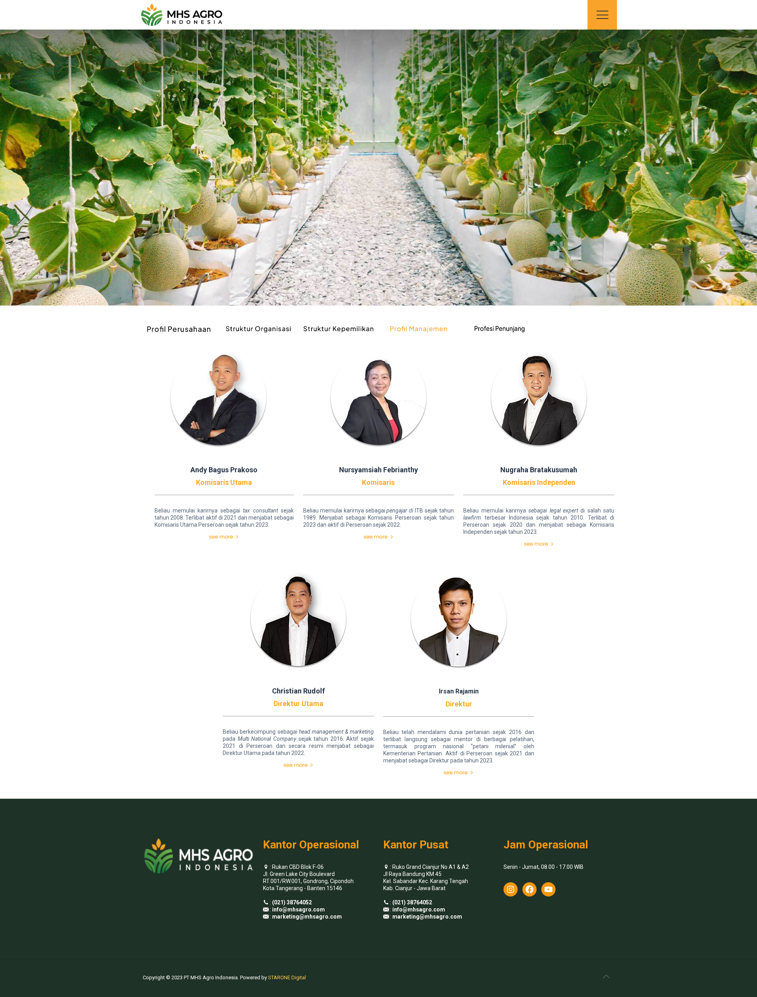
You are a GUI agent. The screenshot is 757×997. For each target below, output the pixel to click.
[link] (224, 537)
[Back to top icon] (606, 976)
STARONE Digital (287, 977)
